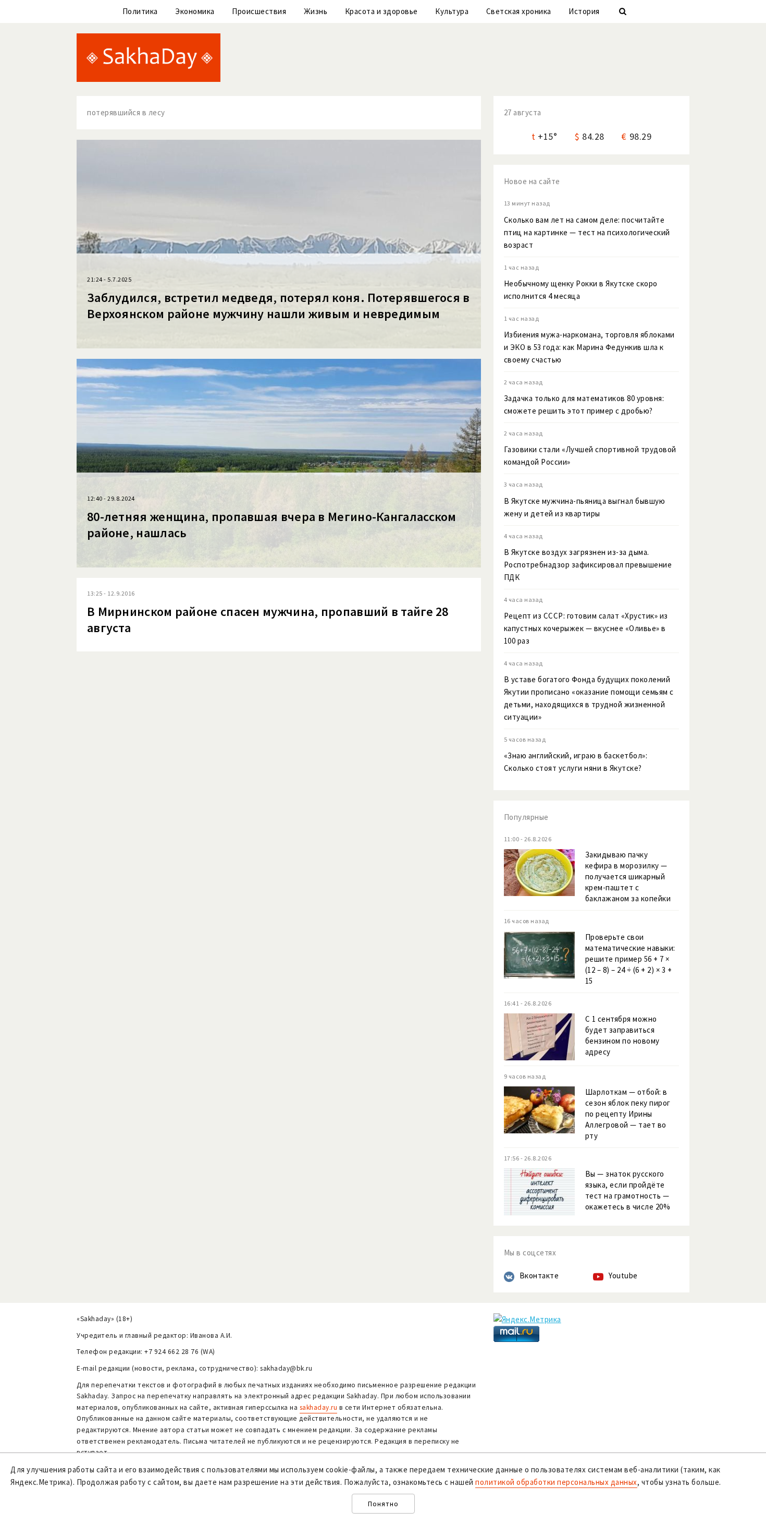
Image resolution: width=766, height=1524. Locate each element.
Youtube (623, 1275)
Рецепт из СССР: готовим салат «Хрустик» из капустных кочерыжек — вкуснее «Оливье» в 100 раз (586, 628)
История (584, 11)
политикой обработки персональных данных (556, 1482)
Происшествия (259, 11)
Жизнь (316, 11)
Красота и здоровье (381, 11)
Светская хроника (518, 11)
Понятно (383, 1503)
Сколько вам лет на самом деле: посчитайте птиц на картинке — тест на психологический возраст (587, 232)
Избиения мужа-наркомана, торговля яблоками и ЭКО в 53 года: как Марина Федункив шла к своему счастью (589, 347)
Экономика (195, 11)
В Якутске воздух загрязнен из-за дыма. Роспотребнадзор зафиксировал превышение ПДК (588, 564)
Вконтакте (539, 1275)
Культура (451, 11)
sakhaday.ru (319, 1407)
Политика (140, 11)
